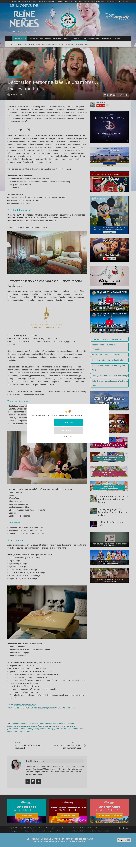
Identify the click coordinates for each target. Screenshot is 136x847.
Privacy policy (68, 436)
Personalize (68, 430)
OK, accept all (68, 422)
